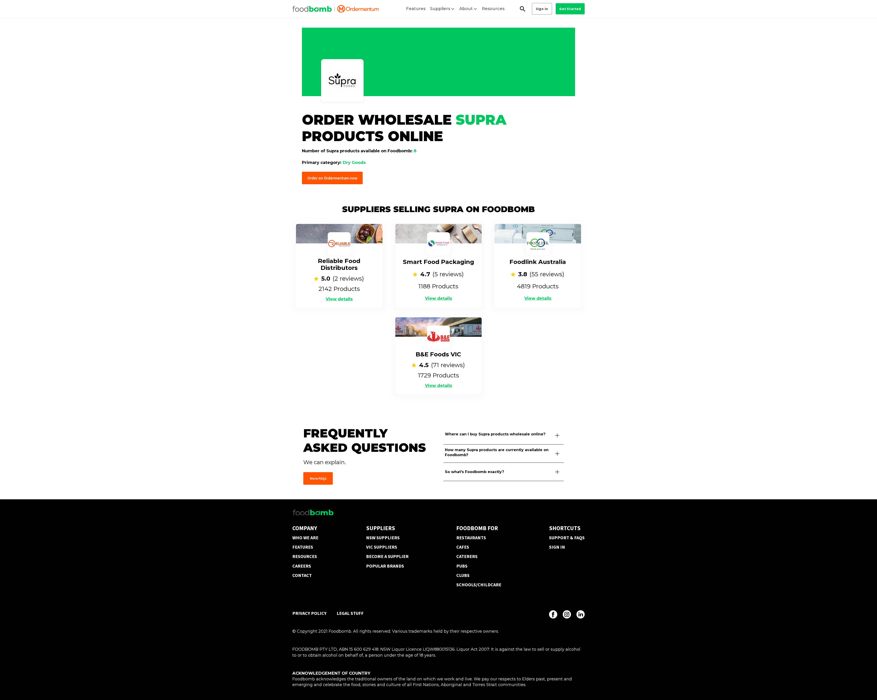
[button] (442, 8)
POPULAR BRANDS (385, 566)
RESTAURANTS (471, 537)
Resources (493, 8)
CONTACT (302, 575)
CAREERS (301, 566)
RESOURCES (304, 556)
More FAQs (318, 478)
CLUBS (463, 575)
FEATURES (302, 547)
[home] (335, 9)
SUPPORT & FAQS (567, 537)
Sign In (542, 8)
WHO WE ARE (305, 537)
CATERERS (467, 556)
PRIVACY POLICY (309, 613)
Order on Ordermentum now (332, 178)
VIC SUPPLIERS (381, 547)
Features (415, 8)
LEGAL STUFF (350, 613)
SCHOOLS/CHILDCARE (478, 584)
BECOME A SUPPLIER (387, 556)
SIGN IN (557, 547)
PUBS (462, 566)
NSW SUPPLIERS (383, 537)
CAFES (462, 547)
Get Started (570, 8)
